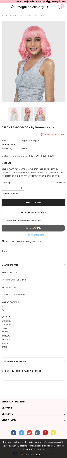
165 (7, 241)
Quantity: (6, 182)
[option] (33, 61)
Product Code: (8, 144)
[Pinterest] (45, 432)
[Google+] (29, 432)
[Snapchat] (53, 432)
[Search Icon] (12, 7)
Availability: (7, 148)
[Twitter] (21, 432)
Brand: (5, 140)
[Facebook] (13, 432)
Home (4, 15)
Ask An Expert (33, 371)
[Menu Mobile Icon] (3, 7)
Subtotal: (6, 193)
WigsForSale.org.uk (33, 6)
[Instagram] (37, 432)
